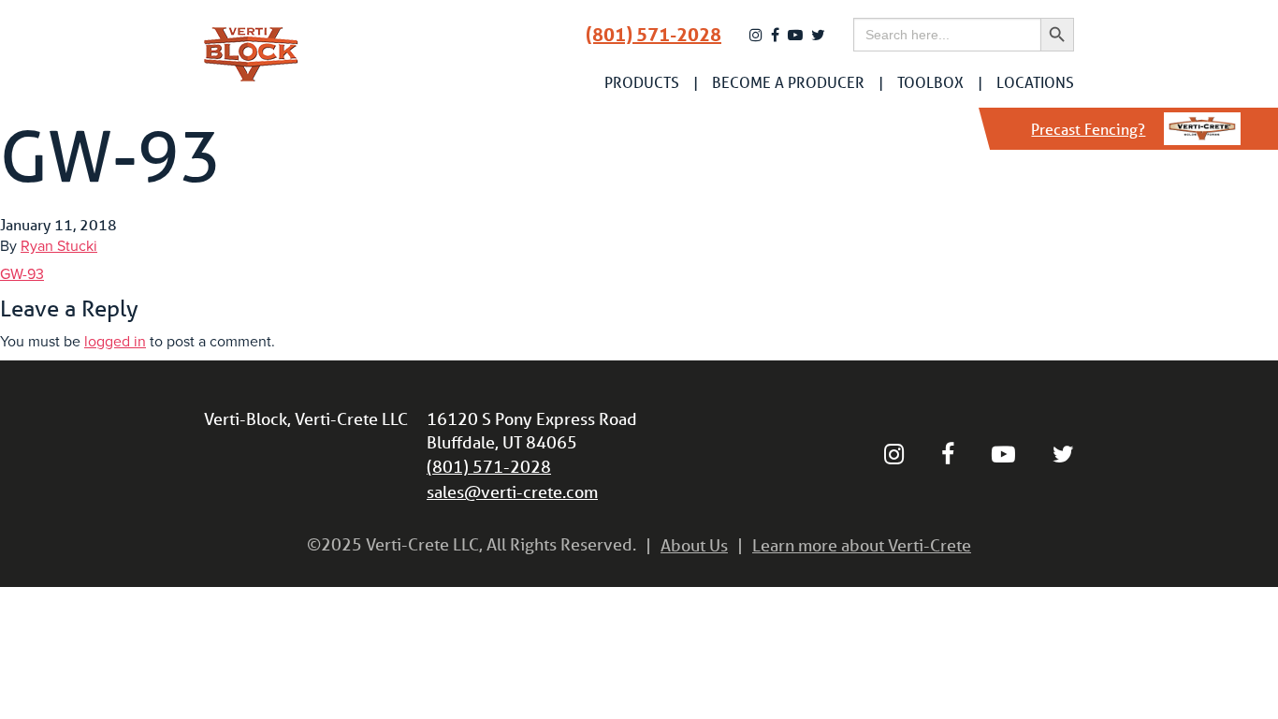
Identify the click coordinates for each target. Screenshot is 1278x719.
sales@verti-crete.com (512, 491)
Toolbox (930, 82)
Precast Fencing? (1088, 129)
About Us (694, 545)
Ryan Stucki (59, 246)
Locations (1035, 82)
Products (641, 82)
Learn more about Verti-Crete (861, 545)
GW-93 (22, 274)
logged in (115, 341)
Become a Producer (788, 82)
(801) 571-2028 (653, 34)
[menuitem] (641, 82)
